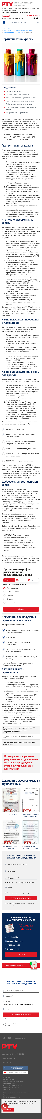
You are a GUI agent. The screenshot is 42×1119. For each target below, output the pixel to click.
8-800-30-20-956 (33, 16)
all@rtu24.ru (36, 18)
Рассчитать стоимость (21, 898)
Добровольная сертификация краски (19, 104)
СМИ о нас (6, 1090)
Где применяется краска (14, 91)
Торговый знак (11, 814)
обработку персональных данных (24, 903)
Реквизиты (6, 1077)
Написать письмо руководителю (14, 1081)
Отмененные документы (11, 1097)
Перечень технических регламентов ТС (16, 1093)
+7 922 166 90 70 (13, 945)
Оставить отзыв (8, 1079)
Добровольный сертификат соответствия (30, 847)
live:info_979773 (13, 949)
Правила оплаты (8, 1095)
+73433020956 (12, 937)
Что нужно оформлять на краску (17, 95)
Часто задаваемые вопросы (12, 1085)
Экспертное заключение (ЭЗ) (11, 847)
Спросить (21, 954)
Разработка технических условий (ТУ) (31, 815)
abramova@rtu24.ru (15, 941)
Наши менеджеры (9, 1083)
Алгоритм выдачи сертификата (17, 113)
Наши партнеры (8, 1099)
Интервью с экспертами (11, 1088)
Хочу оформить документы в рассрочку (18, 893)
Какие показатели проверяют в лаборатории (21, 98)
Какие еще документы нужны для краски (20, 101)
